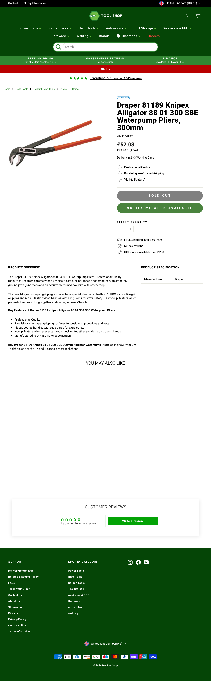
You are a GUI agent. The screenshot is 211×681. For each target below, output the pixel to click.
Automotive (75, 607)
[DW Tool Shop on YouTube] (146, 562)
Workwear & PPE (78, 595)
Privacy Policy (17, 619)
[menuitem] (30, 29)
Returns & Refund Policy (23, 577)
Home (7, 89)
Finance (13, 613)
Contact (13, 3)
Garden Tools (76, 583)
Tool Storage (76, 589)
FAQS (11, 583)
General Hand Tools (44, 89)
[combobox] (110, 47)
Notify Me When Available (160, 208)
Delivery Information (34, 3)
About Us (14, 601)
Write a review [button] (132, 521)
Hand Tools (22, 89)
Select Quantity (132, 222)
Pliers (63, 89)
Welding (73, 613)
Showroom (15, 607)
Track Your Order (19, 589)
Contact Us (15, 595)
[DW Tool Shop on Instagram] (130, 562)
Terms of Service (19, 632)
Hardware (74, 601)
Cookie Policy (17, 626)
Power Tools (76, 571)
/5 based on (116, 78)
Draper (75, 89)
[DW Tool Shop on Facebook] (138, 562)
